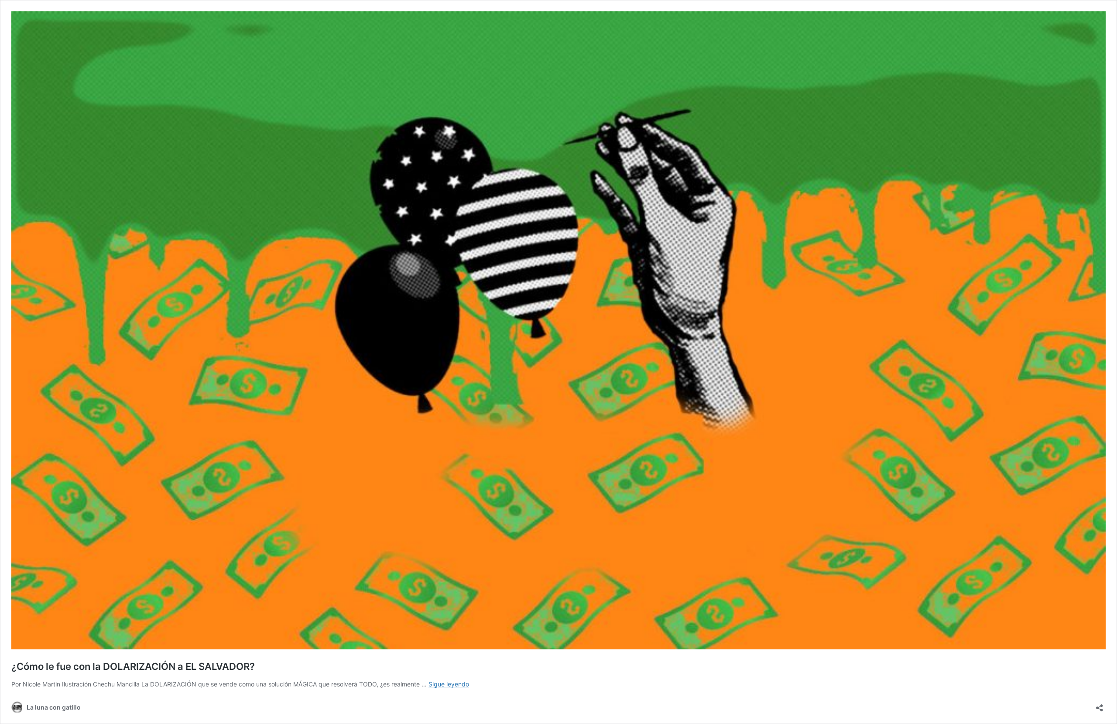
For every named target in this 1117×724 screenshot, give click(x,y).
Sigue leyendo (448, 684)
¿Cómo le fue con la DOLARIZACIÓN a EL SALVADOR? (133, 666)
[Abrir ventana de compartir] (1099, 705)
